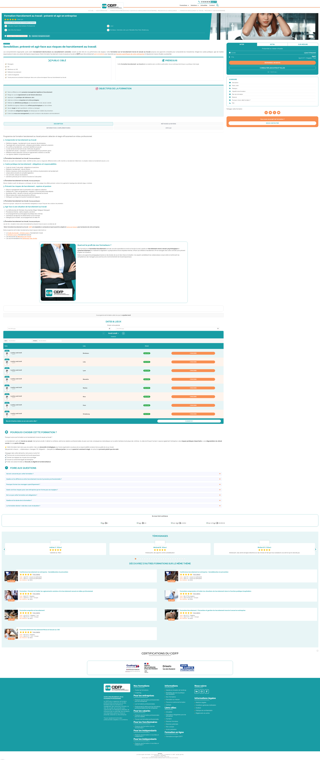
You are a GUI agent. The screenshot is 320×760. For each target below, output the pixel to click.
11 (159, 558)
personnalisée (99, 54)
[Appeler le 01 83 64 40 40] (207, 1)
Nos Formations (171, 697)
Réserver (234, 97)
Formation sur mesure (173, 699)
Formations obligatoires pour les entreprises (176, 715)
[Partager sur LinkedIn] (266, 112)
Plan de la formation (237, 94)
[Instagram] (202, 691)
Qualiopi (198, 708)
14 (165, 558)
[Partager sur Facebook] (274, 112)
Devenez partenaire (172, 724)
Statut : (35, 340)
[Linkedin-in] (196, 691)
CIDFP (30, 227)
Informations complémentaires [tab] (58, 128)
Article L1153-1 (13, 235)
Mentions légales (201, 702)
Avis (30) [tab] (168, 128)
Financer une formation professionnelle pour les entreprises (147, 700)
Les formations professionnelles (145, 704)
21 (182, 558)
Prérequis (234, 88)
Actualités (204, 5)
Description (235, 82)
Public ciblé (235, 85)
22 (184, 558)
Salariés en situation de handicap (176, 690)
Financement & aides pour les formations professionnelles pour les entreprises (147, 707)
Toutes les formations (141, 690)
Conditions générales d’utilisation (206, 705)
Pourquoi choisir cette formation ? (241, 100)
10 (156, 558)
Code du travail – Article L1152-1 (19, 233)
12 (161, 558)
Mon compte (170, 727)
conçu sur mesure (71, 227)
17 (173, 558)
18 (175, 558)
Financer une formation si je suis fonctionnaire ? (145, 727)
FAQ (233, 103)
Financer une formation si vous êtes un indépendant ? (147, 735)
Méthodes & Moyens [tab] (168, 124)
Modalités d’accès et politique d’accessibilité (175, 693)
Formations (183, 5)
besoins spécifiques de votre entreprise (130, 54)
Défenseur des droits (29, 238)
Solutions (194, 5)
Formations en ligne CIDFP (174, 736)
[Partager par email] (278, 112)
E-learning (138, 693)
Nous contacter (272, 123)
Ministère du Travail (24, 236)
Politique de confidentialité (204, 710)
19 (177, 558)
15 (168, 558)
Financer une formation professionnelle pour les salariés (147, 715)
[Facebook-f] (207, 691)
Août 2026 (113, 333)
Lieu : (6, 340)
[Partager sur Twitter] (270, 112)
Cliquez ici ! (189, 421)
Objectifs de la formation (239, 91)
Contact (212, 5)
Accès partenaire (171, 729)
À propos (169, 719)
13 (163, 558)
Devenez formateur (172, 721)
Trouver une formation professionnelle (147, 719)
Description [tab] (58, 124)
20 (179, 558)
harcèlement (6, 43)
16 (170, 558)
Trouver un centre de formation (175, 702)
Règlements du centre (203, 713)
